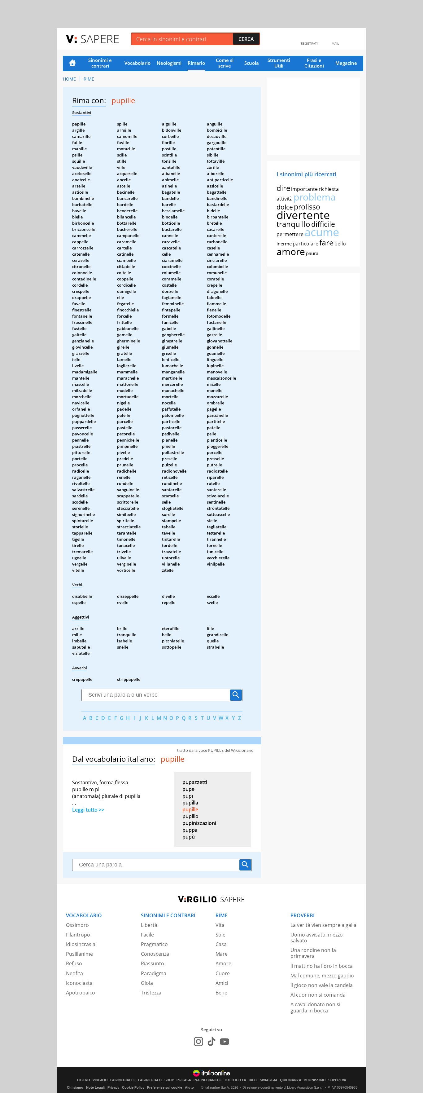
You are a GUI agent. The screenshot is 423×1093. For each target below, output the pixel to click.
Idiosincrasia (80, 944)
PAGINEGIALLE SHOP (156, 1080)
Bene (221, 992)
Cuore (223, 973)
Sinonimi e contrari (100, 63)
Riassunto (152, 963)
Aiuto (189, 1087)
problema (315, 197)
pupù (188, 836)
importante (304, 189)
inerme (284, 243)
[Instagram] (198, 1041)
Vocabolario (137, 63)
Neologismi (169, 63)
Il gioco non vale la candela (321, 985)
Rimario (196, 63)
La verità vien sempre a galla (323, 925)
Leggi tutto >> (88, 809)
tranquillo (293, 224)
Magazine (346, 63)
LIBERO (83, 1080)
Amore (223, 963)
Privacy (113, 1087)
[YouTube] (224, 1041)
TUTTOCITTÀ (235, 1080)
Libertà (149, 925)
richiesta (329, 189)
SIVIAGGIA (268, 1080)
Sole (220, 934)
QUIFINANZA (290, 1080)
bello (340, 243)
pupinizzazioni (199, 823)
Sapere (99, 38)
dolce (285, 207)
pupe (188, 789)
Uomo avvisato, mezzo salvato (316, 937)
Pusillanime (79, 953)
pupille (190, 809)
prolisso (307, 207)
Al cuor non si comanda (318, 994)
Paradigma (153, 973)
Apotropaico (80, 992)
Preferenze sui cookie (164, 1087)
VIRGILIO (100, 1080)
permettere (290, 234)
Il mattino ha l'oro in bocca (321, 966)
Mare (222, 953)
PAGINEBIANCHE (208, 1080)
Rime (89, 79)
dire (283, 188)
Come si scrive (224, 63)
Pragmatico (154, 944)
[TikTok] (211, 1041)
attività (285, 198)
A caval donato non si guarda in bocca (315, 1007)
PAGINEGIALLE (123, 1080)
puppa (190, 829)
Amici (222, 983)
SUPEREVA (337, 1080)
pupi (187, 795)
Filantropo (78, 934)
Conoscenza (155, 953)
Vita (220, 925)
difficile (323, 224)
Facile (147, 934)
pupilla (190, 802)
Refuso (74, 963)
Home (72, 63)
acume (321, 232)
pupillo (190, 816)
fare (326, 242)
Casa (221, 944)
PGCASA (184, 1080)
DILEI (253, 1080)
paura (312, 253)
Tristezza (151, 992)
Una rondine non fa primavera (313, 953)
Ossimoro (77, 925)
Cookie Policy (133, 1087)
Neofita (74, 973)
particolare (305, 243)
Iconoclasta (79, 983)
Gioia (147, 983)
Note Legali (95, 1087)
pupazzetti (194, 782)
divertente (303, 215)
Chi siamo (75, 1087)
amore (291, 251)
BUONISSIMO (315, 1080)
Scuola (251, 63)
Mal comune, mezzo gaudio (322, 975)
